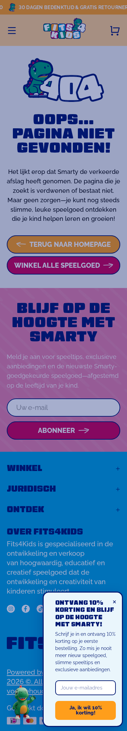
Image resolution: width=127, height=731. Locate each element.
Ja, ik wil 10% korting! (85, 710)
